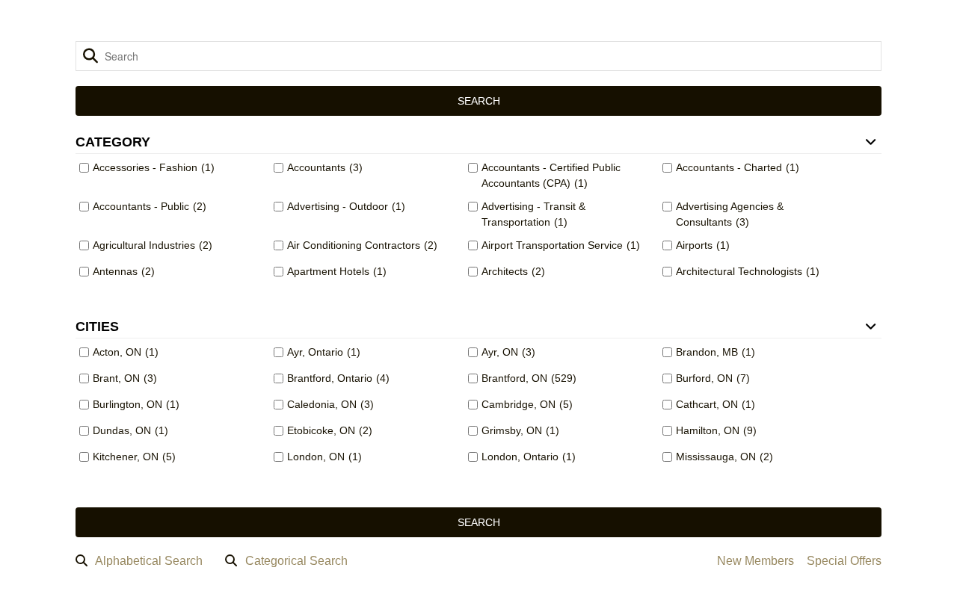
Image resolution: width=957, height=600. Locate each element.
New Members (755, 560)
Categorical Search (296, 560)
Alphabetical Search (149, 560)
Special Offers (844, 560)
